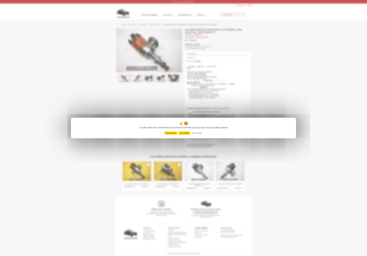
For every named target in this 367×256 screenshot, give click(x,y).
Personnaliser (197, 133)
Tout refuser (184, 133)
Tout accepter (170, 133)
